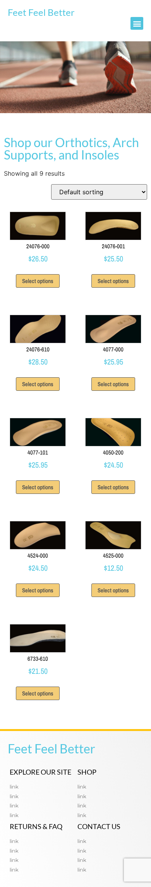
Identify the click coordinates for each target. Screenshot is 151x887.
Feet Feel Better (41, 12)
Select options (37, 281)
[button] (136, 23)
